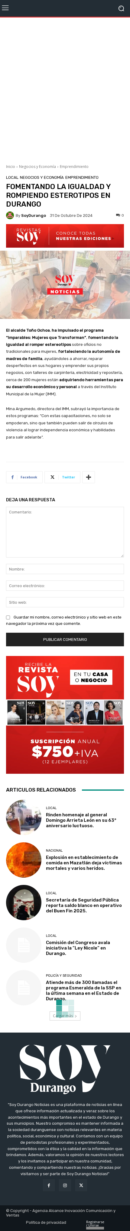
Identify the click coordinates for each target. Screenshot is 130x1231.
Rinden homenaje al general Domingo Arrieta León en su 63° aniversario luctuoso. (81, 820)
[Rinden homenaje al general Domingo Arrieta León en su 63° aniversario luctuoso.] (23, 817)
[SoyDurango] (11, 215)
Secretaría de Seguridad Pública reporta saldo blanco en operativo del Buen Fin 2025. (84, 905)
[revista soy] (65, 236)
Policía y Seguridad (64, 975)
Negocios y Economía (37, 166)
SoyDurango (33, 215)
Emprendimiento (74, 166)
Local (12, 177)
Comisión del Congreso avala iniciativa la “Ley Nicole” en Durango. (78, 948)
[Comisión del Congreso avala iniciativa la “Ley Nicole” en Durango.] (23, 945)
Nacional (54, 850)
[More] (88, 477)
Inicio (10, 166)
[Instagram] (65, 1185)
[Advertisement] (65, 88)
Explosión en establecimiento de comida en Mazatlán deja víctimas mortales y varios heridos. (84, 863)
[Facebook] (49, 1185)
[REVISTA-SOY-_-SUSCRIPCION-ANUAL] (65, 715)
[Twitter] (81, 1185)
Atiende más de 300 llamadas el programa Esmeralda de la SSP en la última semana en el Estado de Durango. (83, 990)
